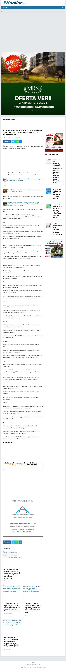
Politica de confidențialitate (39, 667)
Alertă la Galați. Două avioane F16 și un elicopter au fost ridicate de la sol (57, 193)
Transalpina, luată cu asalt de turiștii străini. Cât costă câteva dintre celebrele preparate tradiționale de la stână (12, 607)
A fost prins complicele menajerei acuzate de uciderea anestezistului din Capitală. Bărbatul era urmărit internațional (12, 573)
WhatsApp (12, 465)
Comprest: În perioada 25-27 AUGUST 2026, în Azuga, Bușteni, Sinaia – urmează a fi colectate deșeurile (57, 211)
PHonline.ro (28, 664)
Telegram (22, 465)
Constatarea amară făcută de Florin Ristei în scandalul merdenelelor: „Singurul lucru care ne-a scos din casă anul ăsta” (33, 608)
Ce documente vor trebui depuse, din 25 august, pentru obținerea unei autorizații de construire (25, 179)
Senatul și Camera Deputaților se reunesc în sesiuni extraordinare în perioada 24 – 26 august (25, 190)
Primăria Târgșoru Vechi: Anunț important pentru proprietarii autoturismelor (57, 229)
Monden (5, 137)
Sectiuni (4, 7)
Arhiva (29, 667)
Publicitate (23, 667)
